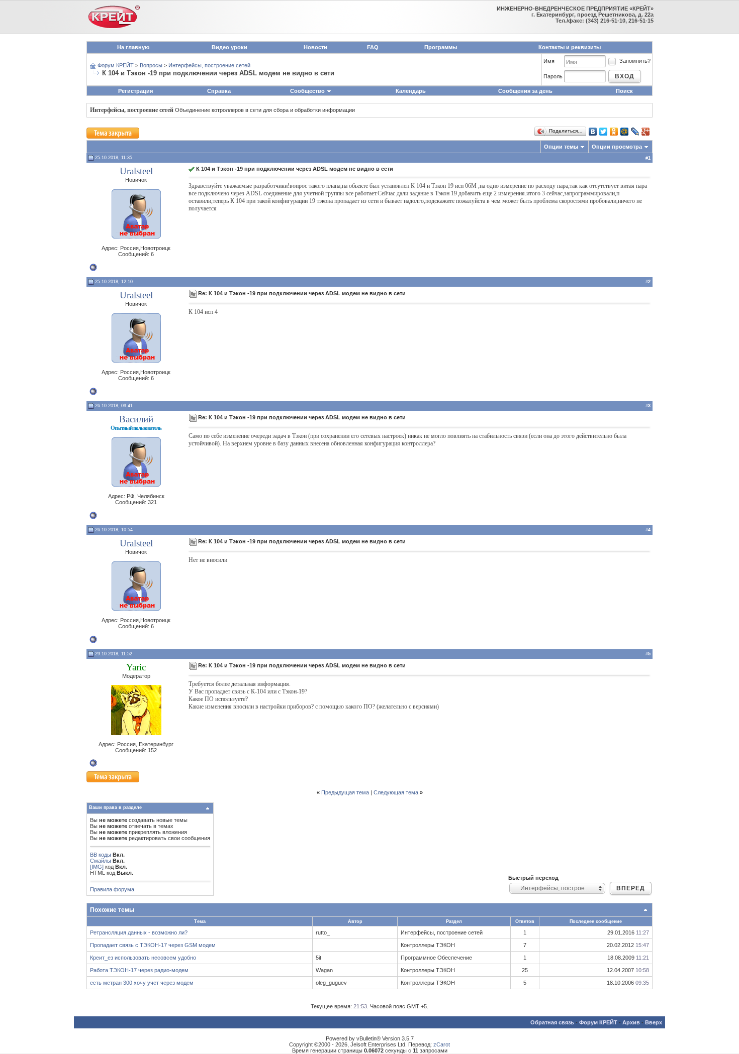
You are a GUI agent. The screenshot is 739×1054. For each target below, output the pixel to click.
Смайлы (100, 861)
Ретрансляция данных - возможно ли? (139, 932)
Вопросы (151, 65)
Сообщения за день (525, 91)
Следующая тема (396, 792)
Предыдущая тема (345, 792)
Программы (440, 47)
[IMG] (97, 867)
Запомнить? (635, 61)
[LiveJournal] (635, 131)
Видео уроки (229, 47)
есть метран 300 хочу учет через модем (142, 983)
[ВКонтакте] (593, 131)
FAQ (373, 47)
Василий (136, 419)
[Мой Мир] (624, 131)
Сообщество (307, 91)
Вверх (653, 1022)
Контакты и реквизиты (569, 47)
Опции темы (561, 147)
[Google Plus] (645, 131)
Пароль (553, 76)
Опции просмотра (617, 147)
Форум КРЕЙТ (116, 65)
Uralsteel (136, 171)
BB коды (100, 855)
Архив (631, 1022)
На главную (133, 47)
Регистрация (135, 91)
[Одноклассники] (614, 131)
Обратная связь (552, 1022)
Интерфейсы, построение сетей (209, 65)
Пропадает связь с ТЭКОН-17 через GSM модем (153, 945)
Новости (315, 47)
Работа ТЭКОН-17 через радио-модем (139, 970)
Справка (219, 91)
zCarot (441, 1044)
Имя (549, 61)
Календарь (411, 91)
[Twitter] (603, 131)
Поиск (624, 91)
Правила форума (112, 889)
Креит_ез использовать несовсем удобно (143, 958)
